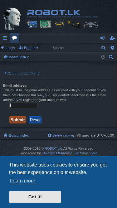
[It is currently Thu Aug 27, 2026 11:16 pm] (103, 57)
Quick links (6, 39)
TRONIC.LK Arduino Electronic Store (69, 153)
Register (31, 47)
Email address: (15, 85)
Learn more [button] (22, 180)
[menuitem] (111, 57)
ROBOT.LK (53, 148)
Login (10, 47)
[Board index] (58, 18)
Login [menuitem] (103, 39)
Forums (15, 39)
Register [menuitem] (113, 39)
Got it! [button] (35, 196)
